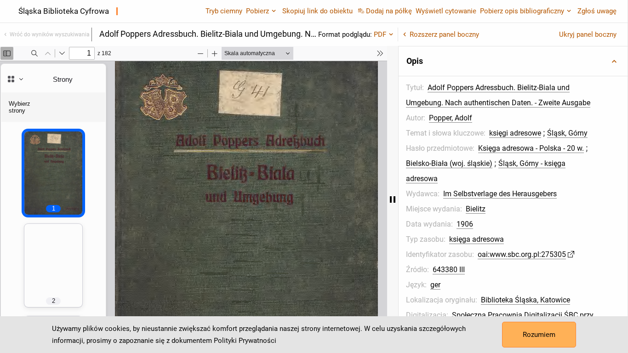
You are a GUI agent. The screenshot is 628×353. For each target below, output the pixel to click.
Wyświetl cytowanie (446, 11)
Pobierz (257, 11)
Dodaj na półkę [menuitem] (389, 11)
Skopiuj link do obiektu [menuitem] (317, 11)
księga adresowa (476, 239)
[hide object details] (392, 199)
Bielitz (475, 209)
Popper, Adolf (450, 118)
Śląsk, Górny (567, 133)
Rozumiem (539, 334)
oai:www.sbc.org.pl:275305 (522, 254)
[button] (513, 61)
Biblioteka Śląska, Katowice (525, 300)
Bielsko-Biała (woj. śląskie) (449, 163)
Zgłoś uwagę (597, 11)
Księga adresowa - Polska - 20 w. (531, 148)
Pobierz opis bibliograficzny (522, 11)
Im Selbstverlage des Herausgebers (500, 193)
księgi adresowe (515, 133)
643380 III (449, 269)
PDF (380, 34)
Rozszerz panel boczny (444, 34)
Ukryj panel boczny (588, 34)
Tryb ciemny (224, 11)
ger (435, 284)
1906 (465, 224)
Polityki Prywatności (245, 340)
